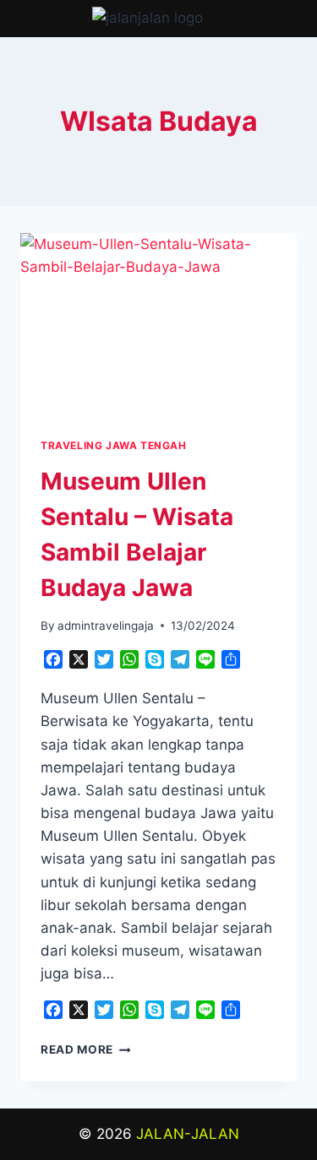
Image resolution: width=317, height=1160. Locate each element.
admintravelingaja (105, 625)
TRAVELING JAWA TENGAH (114, 445)
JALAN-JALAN (187, 1133)
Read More (86, 1049)
